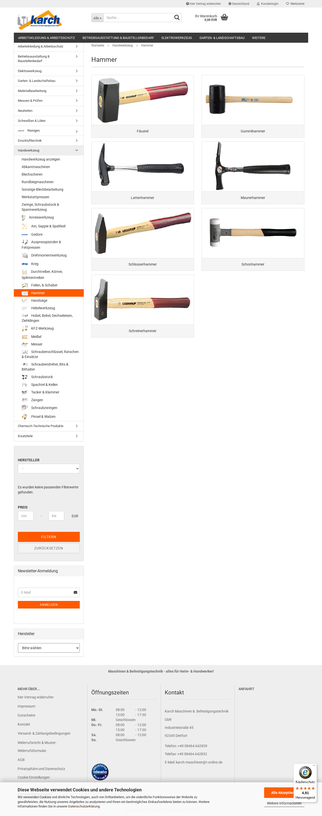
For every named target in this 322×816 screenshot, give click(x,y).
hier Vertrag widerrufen (205, 4)
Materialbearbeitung (32, 91)
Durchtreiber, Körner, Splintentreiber (42, 275)
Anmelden (49, 604)
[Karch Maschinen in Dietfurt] (51, 20)
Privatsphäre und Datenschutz (41, 769)
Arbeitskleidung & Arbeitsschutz (46, 38)
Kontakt (24, 724)
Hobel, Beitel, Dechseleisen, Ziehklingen (47, 318)
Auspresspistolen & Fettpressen (41, 245)
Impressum (26, 706)
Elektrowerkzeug (177, 38)
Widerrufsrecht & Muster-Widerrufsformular (37, 747)
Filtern (48, 537)
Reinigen (33, 130)
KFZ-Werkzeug (42, 328)
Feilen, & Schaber (44, 285)
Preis (23, 507)
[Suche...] (177, 17)
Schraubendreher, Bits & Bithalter (45, 366)
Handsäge (38, 300)
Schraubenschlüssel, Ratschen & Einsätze (50, 354)
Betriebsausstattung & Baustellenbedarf (118, 38)
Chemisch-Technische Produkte (40, 426)
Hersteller (28, 460)
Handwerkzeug (28, 150)
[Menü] (314, 766)
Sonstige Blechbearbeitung (42, 189)
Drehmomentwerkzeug (48, 255)
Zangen (36, 400)
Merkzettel (296, 4)
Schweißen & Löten (32, 121)
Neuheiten (25, 111)
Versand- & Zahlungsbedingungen (44, 733)
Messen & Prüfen (30, 101)
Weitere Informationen (284, 803)
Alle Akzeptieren (284, 793)
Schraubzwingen (43, 408)
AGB (21, 760)
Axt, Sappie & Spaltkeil (47, 226)
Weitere (258, 38)
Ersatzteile (25, 436)
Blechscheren (32, 174)
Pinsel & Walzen (43, 417)
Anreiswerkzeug (41, 217)
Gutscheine (26, 715)
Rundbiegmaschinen (38, 182)
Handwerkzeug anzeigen (41, 159)
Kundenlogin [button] (269, 4)
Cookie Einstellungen (34, 777)
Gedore (36, 234)
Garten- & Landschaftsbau (222, 38)
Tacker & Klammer (44, 392)
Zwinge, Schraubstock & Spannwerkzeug (40, 207)
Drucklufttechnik (30, 140)
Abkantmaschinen (36, 167)
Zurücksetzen (48, 548)
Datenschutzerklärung (84, 806)
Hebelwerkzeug (42, 308)
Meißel (35, 337)
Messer (36, 344)
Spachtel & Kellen (44, 385)
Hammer (37, 293)
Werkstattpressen (35, 197)
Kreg (34, 264)
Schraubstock (41, 377)
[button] (239, 4)
